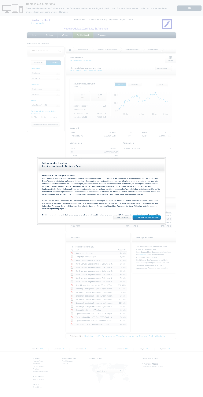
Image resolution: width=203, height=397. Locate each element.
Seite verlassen (122, 217)
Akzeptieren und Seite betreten (147, 217)
